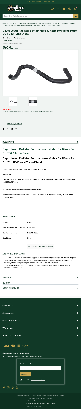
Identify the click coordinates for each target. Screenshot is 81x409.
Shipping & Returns (59, 395)
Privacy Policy (46, 395)
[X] (8, 129)
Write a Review (19, 38)
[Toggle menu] (4, 8)
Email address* (25, 364)
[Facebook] (4, 129)
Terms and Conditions (23, 395)
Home (4, 23)
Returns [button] (6, 282)
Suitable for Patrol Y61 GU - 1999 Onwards (53, 23)
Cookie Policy (36, 395)
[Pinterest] (16, 129)
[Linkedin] (12, 129)
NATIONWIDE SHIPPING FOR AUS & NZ (40, 2)
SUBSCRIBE (25, 374)
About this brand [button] (11, 288)
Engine (72, 23)
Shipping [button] (7, 277)
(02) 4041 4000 (36, 406)
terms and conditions (38, 380)
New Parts (12, 23)
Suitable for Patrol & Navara (28, 23)
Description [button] (8, 142)
